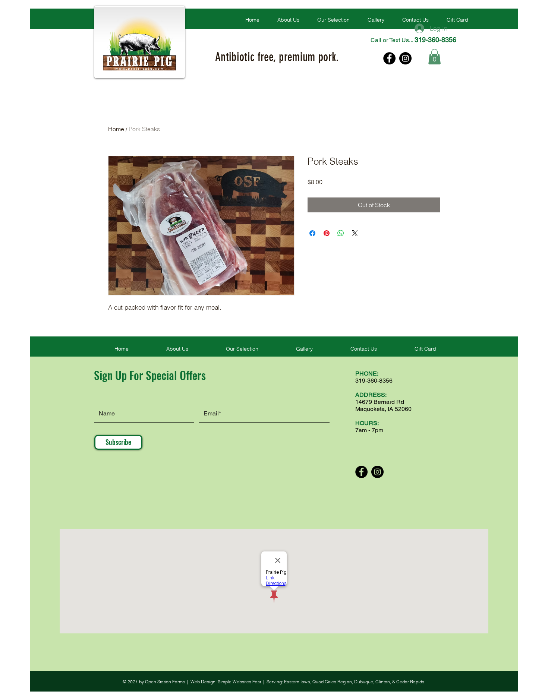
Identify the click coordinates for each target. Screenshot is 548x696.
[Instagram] (405, 58)
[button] (333, 19)
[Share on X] (354, 233)
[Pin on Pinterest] (326, 233)
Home (116, 129)
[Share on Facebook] (312, 233)
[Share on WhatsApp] (340, 233)
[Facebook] (389, 58)
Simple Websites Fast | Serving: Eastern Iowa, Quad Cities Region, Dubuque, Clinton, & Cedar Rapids (321, 681)
